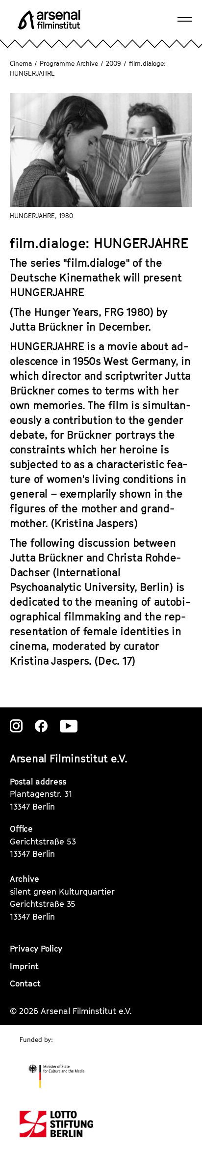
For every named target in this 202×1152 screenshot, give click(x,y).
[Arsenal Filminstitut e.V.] (49, 19)
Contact (25, 983)
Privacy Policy (36, 949)
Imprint (24, 966)
